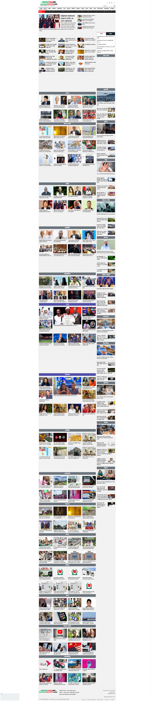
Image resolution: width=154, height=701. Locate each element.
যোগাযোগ (67, 473)
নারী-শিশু (105, 383)
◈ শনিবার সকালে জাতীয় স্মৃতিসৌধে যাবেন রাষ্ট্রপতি (69, 11)
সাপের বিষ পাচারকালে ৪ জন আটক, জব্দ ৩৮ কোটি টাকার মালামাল (105, 47)
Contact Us (107, 699)
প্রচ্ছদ (41, 8)
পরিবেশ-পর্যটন (106, 200)
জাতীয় (49, 8)
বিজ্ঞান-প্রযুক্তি (100, 8)
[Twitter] (112, 3)
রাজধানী (106, 89)
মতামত (67, 93)
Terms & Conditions (91, 699)
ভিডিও (106, 468)
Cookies (112, 699)
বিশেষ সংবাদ (67, 124)
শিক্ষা (87, 8)
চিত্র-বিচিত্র (106, 343)
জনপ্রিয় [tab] (110, 33)
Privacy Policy (100, 699)
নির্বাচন (91, 8)
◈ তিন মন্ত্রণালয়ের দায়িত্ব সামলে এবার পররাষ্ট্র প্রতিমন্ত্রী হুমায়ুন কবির (89, 11)
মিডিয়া (106, 422)
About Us (84, 699)
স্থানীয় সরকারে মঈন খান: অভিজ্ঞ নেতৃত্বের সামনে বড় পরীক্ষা (105, 37)
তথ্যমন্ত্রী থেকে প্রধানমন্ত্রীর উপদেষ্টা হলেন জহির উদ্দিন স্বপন (105, 51)
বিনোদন (68, 8)
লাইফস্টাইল (106, 8)
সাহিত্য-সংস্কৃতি (106, 275)
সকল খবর (106, 56)
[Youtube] (109, 3)
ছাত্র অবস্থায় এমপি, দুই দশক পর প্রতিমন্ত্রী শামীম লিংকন (105, 41)
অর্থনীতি (73, 8)
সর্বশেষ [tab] (101, 33)
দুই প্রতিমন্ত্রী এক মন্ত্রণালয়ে (101, 44)
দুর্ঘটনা (106, 122)
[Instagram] (114, 3)
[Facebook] (107, 3)
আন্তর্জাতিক (59, 8)
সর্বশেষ (45, 8)
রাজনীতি (54, 8)
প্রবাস (95, 8)
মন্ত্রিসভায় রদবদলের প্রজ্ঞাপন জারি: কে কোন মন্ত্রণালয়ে (68, 18)
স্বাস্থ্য (106, 160)
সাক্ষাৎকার (106, 317)
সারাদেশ (78, 8)
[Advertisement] (81, 4)
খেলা (64, 8)
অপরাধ (82, 8)
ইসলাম (106, 237)
